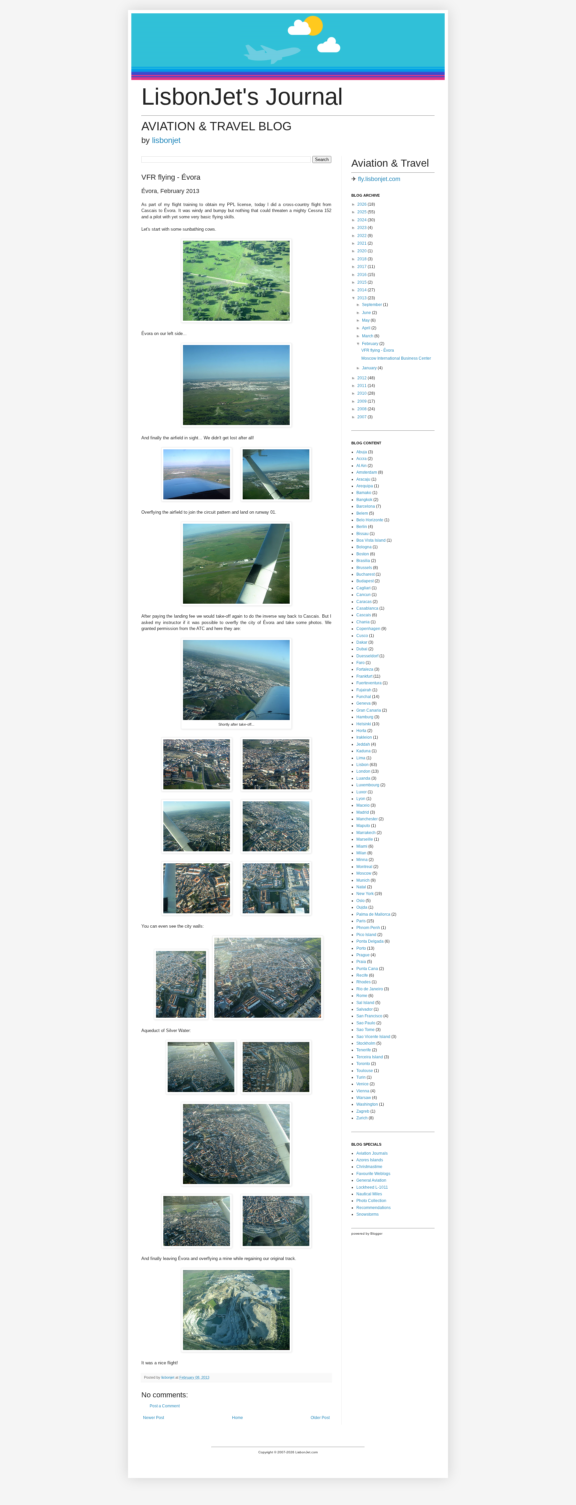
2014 (362, 290)
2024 (362, 220)
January (370, 368)
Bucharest (365, 574)
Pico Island (366, 934)
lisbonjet (166, 140)
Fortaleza (364, 669)
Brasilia (363, 560)
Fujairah (363, 690)
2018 (362, 259)
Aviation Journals (372, 1153)
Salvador (364, 1009)
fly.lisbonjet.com (379, 179)
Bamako (363, 492)
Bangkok (364, 499)
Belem (362, 513)
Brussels (364, 567)
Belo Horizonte (369, 520)
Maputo (363, 825)
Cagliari (363, 588)
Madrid (362, 812)
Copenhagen (368, 628)
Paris (361, 921)
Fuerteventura (369, 683)
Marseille (364, 839)
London (363, 771)
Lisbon (362, 764)
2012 (362, 378)
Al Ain (361, 465)
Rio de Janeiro (369, 989)
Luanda (363, 778)
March (368, 336)
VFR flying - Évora (377, 350)
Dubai (361, 649)
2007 (362, 417)
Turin (361, 1077)
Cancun (363, 594)
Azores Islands (369, 1160)
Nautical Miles (369, 1194)
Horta (361, 730)
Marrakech (366, 832)
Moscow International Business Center (396, 358)
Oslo (360, 900)
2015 (362, 282)
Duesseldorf (367, 656)
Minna (362, 859)
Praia (361, 961)
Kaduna (363, 751)
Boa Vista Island (371, 540)
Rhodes (363, 982)
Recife (362, 975)
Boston (362, 554)
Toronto (363, 1063)
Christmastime (369, 1166)
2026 (362, 204)
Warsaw (363, 1097)
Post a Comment (165, 1406)
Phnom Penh (368, 927)
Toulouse (364, 1070)
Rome (361, 995)
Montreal (364, 866)
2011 (362, 385)
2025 (362, 212)
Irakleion (364, 737)
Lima (360, 758)
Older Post (320, 1417)
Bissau (362, 533)
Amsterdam (366, 472)
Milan (361, 853)
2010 (362, 393)
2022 (362, 235)
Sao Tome (365, 1029)
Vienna (362, 1091)
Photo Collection (371, 1200)
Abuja (361, 452)
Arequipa (364, 486)
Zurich (362, 1118)
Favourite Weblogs (373, 1173)
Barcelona (365, 506)
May (366, 320)
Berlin (361, 526)
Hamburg (364, 717)
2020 (362, 251)
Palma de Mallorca (373, 914)
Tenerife (363, 1050)
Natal (361, 887)
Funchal (363, 696)
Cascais (363, 615)
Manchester (367, 819)
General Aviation (371, 1180)
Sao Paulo (365, 1023)
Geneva (363, 703)
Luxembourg (367, 785)
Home (237, 1417)
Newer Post (153, 1417)
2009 (362, 401)
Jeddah (363, 744)
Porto (361, 948)
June (367, 312)
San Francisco (369, 1016)
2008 (362, 409)
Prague (363, 955)
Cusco (362, 635)
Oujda (361, 907)
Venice (362, 1084)
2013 (362, 298)
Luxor (361, 792)
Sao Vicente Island (373, 1036)
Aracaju (363, 479)
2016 (362, 274)
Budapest (365, 581)
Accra (361, 458)
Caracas (364, 601)
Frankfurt (364, 676)
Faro (360, 662)
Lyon (360, 798)
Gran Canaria (368, 710)
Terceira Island (369, 1057)
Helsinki (363, 724)
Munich (363, 880)
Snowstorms (367, 1214)
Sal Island (365, 1002)
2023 (362, 227)
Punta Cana (367, 968)
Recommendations (373, 1207)
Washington (367, 1104)
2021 (362, 243)
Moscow (363, 873)
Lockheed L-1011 (372, 1187)
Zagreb (362, 1111)
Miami (361, 846)
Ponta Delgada (370, 941)
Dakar (361, 642)
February (370, 343)
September (372, 304)
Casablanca (367, 608)
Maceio (363, 805)
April (366, 328)
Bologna (364, 547)
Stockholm (365, 1043)
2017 (362, 266)
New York (365, 893)
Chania (363, 622)
